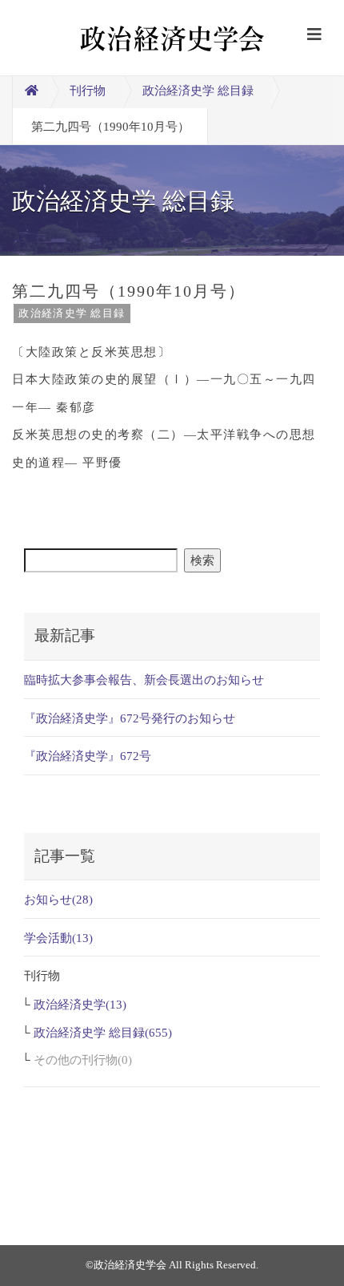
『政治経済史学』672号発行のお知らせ (129, 718)
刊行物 (88, 90)
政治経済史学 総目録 (198, 90)
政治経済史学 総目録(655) (103, 1032)
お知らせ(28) (58, 899)
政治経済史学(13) (80, 1004)
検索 (202, 560)
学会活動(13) (58, 938)
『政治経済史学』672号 (87, 756)
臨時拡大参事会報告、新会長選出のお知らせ (144, 679)
